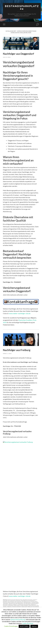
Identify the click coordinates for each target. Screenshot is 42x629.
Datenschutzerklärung (18, 619)
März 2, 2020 (7, 353)
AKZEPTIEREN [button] (24, 626)
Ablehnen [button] (34, 626)
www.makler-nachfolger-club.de (19, 313)
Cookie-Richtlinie (27, 623)
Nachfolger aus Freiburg (16, 350)
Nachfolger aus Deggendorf (18, 53)
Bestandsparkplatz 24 (22, 7)
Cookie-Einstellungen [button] (11, 626)
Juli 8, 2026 (7, 57)
